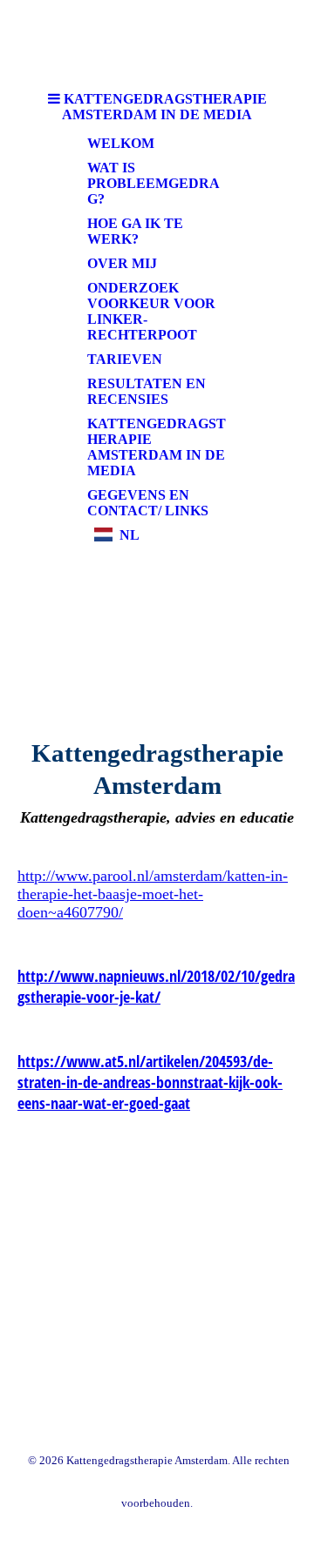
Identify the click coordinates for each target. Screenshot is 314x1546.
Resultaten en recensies (146, 391)
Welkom (120, 143)
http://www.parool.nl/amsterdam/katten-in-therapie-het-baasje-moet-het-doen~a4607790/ (152, 894)
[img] (157, 635)
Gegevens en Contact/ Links (147, 502)
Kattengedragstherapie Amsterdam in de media (156, 447)
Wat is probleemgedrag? (153, 183)
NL (129, 535)
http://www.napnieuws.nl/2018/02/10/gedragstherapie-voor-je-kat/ (156, 986)
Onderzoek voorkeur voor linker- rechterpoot (151, 311)
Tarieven (124, 359)
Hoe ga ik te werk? (135, 231)
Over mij (122, 263)
